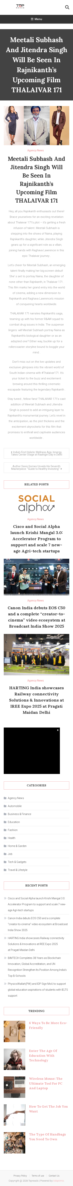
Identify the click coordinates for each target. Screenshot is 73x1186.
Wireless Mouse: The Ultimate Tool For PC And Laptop (46, 1083)
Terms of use (38, 1175)
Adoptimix (58, 1180)
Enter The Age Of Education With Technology (43, 1055)
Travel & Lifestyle (17, 869)
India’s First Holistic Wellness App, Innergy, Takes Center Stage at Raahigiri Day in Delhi (36, 453)
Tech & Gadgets (17, 861)
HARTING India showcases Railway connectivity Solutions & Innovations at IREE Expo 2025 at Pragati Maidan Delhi (36, 700)
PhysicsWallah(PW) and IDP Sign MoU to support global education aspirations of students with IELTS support (38, 989)
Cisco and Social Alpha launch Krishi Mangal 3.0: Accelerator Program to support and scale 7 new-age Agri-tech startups (36, 539)
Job (10, 854)
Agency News (35, 150)
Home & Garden (17, 846)
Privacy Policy (20, 1175)
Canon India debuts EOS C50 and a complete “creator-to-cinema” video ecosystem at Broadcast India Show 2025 (38, 924)
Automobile (15, 806)
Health (11, 838)
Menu (38, 19)
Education (14, 822)
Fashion (13, 830)
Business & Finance (19, 814)
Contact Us (54, 1175)
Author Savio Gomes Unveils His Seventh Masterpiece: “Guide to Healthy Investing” (35, 467)
